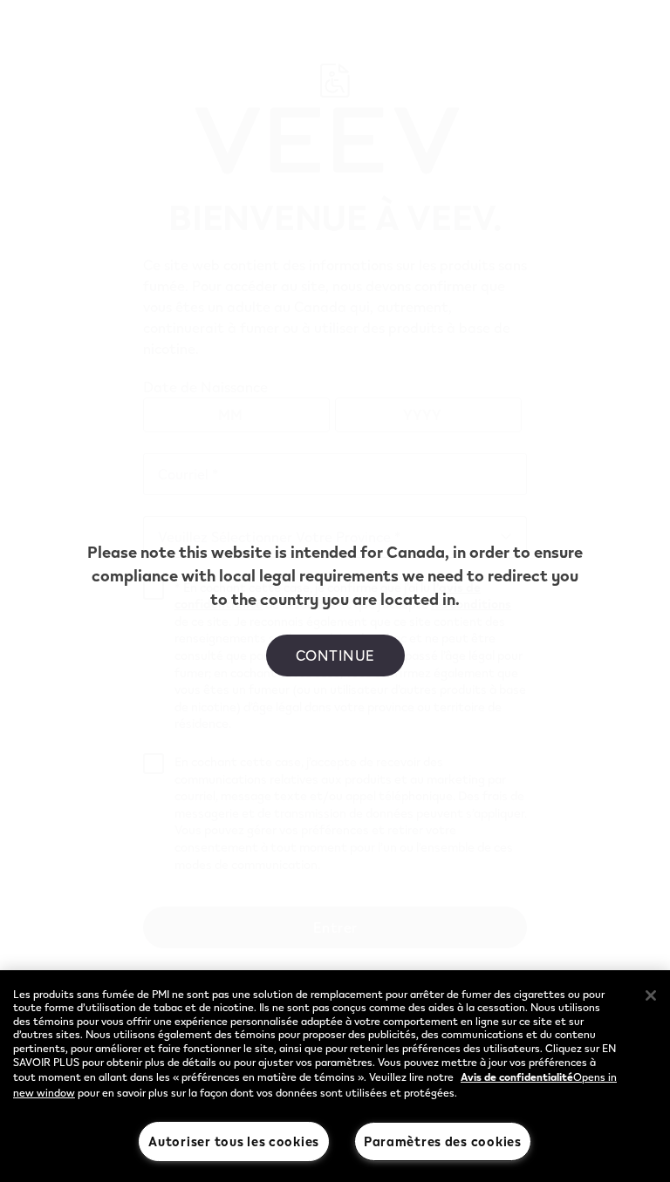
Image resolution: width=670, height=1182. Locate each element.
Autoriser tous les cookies (233, 1141)
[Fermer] (651, 995)
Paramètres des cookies (443, 1141)
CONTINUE (335, 655)
